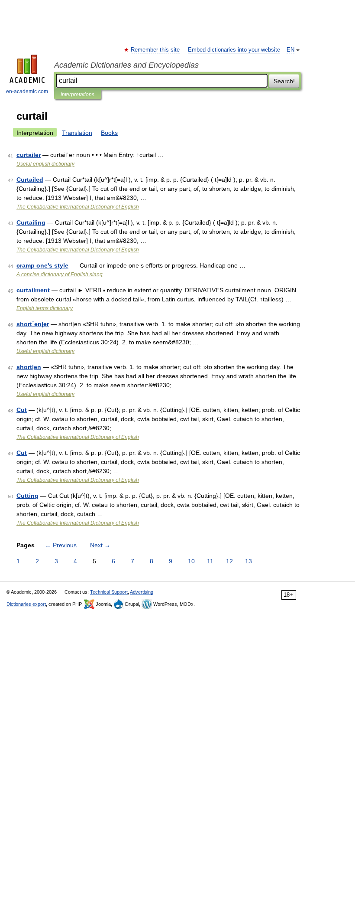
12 (229, 561)
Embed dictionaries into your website (234, 50)
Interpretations (77, 95)
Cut (21, 409)
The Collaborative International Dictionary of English (77, 207)
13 (248, 561)
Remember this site (156, 50)
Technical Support (109, 592)
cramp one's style (42, 265)
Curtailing (30, 222)
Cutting (27, 495)
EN (290, 50)
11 (210, 561)
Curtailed (29, 179)
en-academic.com (27, 91)
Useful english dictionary (45, 164)
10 (191, 561)
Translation (77, 132)
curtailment (33, 290)
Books (109, 132)
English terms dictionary (44, 308)
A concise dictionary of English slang (59, 274)
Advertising (141, 592)
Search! (284, 81)
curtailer (28, 154)
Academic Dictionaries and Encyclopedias (126, 65)
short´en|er (32, 323)
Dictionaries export (26, 604)
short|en (28, 366)
